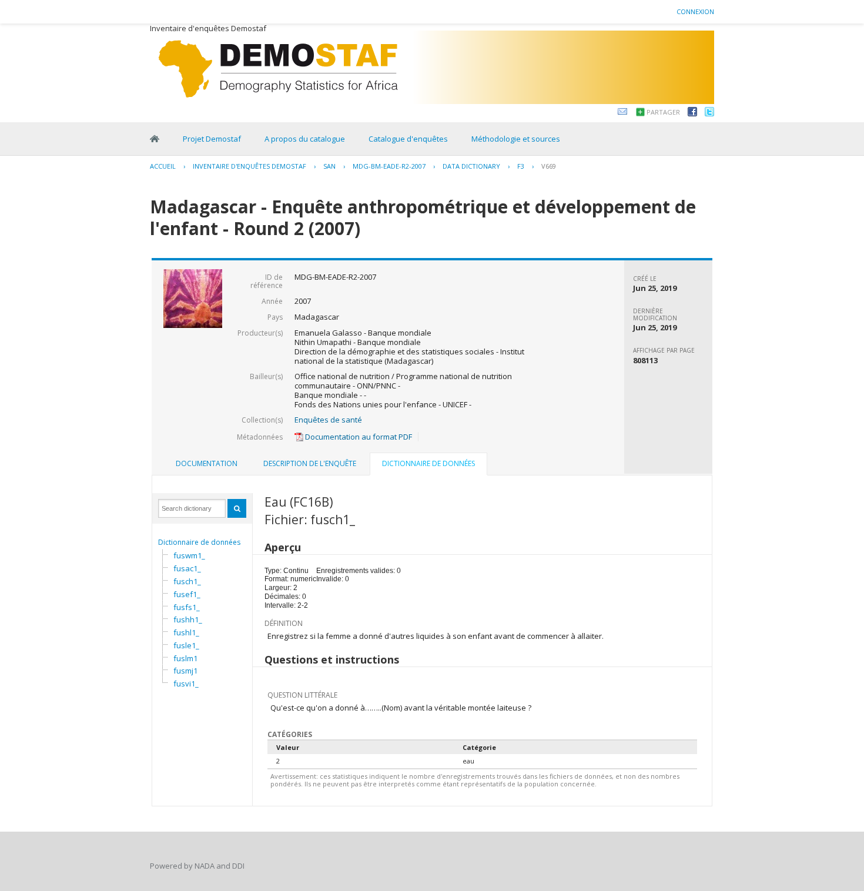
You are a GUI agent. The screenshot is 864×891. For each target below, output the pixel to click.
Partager (663, 112)
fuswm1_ (189, 555)
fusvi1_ (186, 683)
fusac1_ (187, 568)
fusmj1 (185, 670)
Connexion (695, 11)
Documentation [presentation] (206, 463)
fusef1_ (186, 594)
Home (154, 138)
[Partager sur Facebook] (692, 113)
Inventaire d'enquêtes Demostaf (249, 166)
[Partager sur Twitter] (709, 113)
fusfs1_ (186, 607)
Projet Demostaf (212, 138)
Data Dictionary (471, 166)
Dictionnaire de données (199, 542)
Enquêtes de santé (328, 419)
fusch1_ (187, 581)
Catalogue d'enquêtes (408, 138)
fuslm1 (185, 658)
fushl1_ (186, 632)
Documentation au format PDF (357, 436)
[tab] (206, 464)
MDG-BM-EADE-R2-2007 (389, 166)
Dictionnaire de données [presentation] (428, 463)
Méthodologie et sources (515, 138)
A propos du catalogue (304, 138)
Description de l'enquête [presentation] (309, 463)
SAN (329, 166)
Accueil (163, 166)
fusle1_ (186, 645)
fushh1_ (187, 619)
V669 (548, 166)
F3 (520, 166)
